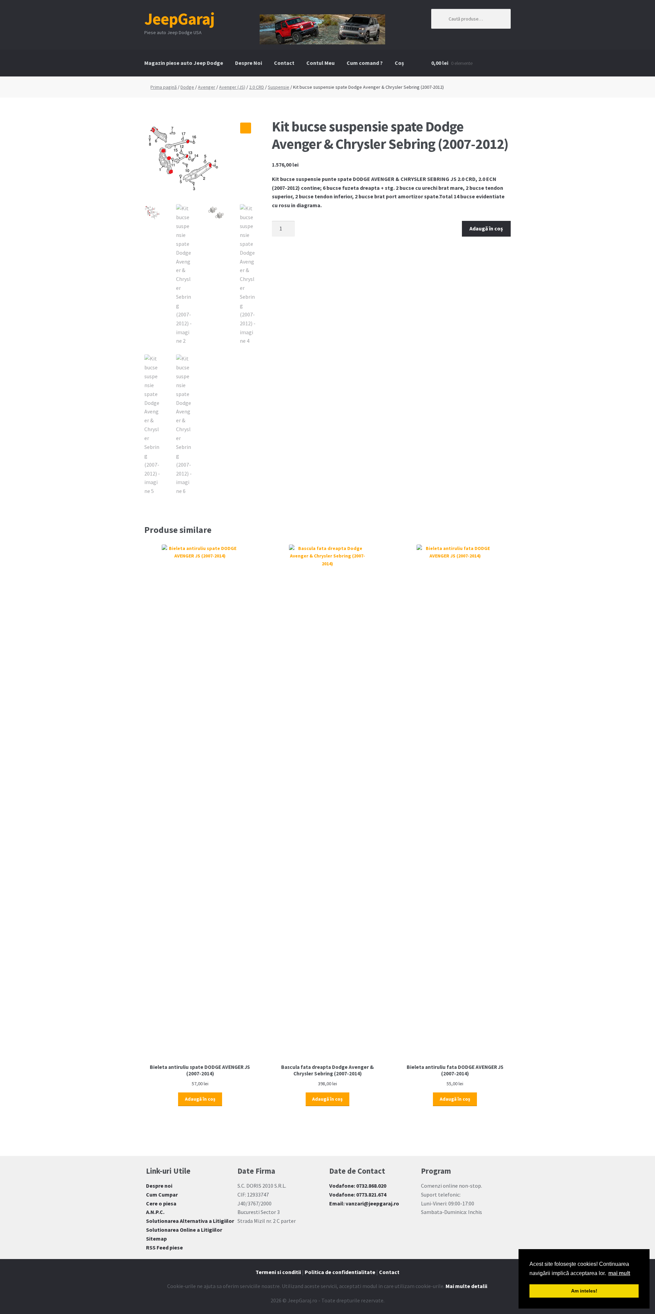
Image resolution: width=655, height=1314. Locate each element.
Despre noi (159, 1185)
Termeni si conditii (278, 1272)
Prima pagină (163, 87)
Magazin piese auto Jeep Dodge (183, 62)
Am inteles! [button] (584, 1291)
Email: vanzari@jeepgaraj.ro (364, 1203)
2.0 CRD (256, 87)
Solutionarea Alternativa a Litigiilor (190, 1220)
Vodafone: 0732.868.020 (357, 1185)
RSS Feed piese (164, 1247)
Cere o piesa (161, 1203)
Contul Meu (320, 62)
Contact (284, 62)
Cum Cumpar (162, 1194)
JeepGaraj (179, 19)
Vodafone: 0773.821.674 (357, 1194)
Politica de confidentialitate (340, 1272)
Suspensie (278, 87)
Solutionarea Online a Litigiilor (184, 1229)
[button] (245, 128)
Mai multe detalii (466, 1286)
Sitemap (156, 1238)
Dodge (187, 87)
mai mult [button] (619, 1273)
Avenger (206, 87)
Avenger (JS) (232, 87)
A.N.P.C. (155, 1212)
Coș (399, 62)
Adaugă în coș (486, 228)
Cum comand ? (365, 62)
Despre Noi (248, 62)
